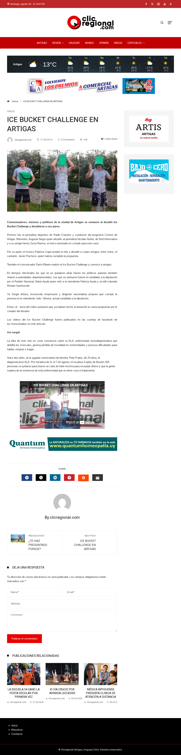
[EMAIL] (97, 477)
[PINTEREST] (69, 477)
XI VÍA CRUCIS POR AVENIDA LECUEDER (24, 691)
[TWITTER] (41, 477)
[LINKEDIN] (55, 477)
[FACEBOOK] (27, 477)
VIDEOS (10, 111)
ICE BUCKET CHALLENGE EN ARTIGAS (85, 543)
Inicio (14, 725)
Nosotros (17, 729)
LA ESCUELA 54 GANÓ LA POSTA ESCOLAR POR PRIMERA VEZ (101, 693)
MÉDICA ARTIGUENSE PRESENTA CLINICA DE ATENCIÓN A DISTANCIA (62, 693)
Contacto (16, 734)
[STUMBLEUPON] (83, 478)
